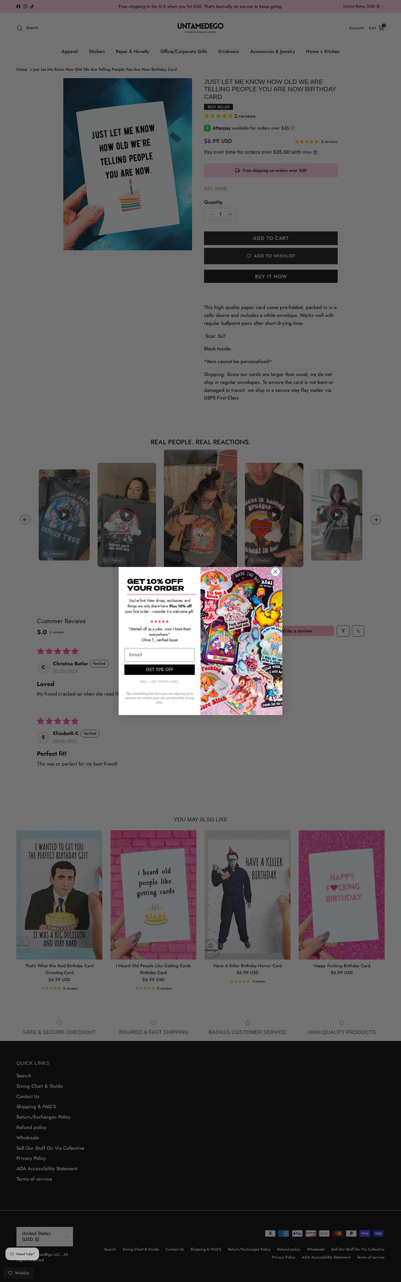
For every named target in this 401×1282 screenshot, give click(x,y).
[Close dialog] (275, 572)
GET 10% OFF (159, 669)
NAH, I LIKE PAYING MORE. (160, 681)
